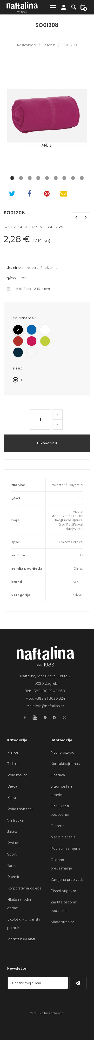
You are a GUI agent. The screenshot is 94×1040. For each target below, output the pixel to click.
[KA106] (85, 217)
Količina (23, 288)
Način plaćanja (63, 837)
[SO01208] (47, 118)
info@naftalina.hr (49, 706)
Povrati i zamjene (66, 848)
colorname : (25, 318)
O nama (57, 826)
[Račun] (63, 8)
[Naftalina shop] (22, 7)
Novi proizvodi (63, 752)
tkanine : (15, 267)
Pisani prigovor (63, 891)
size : (18, 368)
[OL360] (76, 217)
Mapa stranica (62, 922)
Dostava (58, 775)
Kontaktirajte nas (65, 764)
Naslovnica (26, 45)
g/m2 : (12, 278)
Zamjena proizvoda (67, 879)
